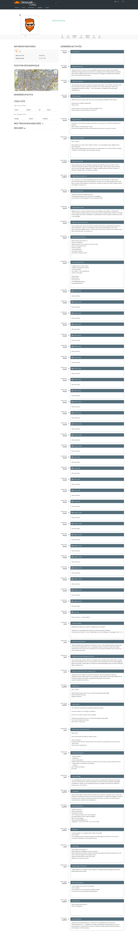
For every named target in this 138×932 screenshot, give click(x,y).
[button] (16, 71)
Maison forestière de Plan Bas (80, 222)
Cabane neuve (75, 686)
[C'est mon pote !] (25, 36)
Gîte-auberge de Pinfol (78, 262)
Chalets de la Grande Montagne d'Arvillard (83, 656)
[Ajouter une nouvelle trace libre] (42, 124)
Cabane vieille (75, 704)
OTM (57, 90)
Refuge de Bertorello (77, 66)
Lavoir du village (76, 776)
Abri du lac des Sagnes (77, 882)
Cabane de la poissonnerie (78, 641)
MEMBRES (40, 7)
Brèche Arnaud (77, 291)
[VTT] (55, 3)
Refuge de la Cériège (77, 161)
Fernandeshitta (76, 900)
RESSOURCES (31, 7)
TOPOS (23, 7)
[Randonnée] (46, 3)
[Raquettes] (49, 3)
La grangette (75, 791)
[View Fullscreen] (16, 77)
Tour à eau (76, 612)
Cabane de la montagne (78, 137)
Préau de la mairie (76, 623)
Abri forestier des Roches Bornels (80, 729)
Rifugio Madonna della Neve (79, 866)
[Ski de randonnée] (52, 3)
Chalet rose (75, 829)
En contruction (76, 51)
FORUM (47, 7)
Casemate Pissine (76, 119)
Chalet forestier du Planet (78, 237)
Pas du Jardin (77, 457)
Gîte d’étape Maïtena (77, 806)
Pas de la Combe (78, 423)
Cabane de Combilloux (77, 81)
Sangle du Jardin (78, 512)
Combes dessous (76, 96)
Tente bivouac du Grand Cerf (79, 176)
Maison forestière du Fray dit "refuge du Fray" (84, 671)
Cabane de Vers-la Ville (78, 207)
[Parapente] (59, 3)
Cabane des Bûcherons (78, 753)
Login (117, 1)
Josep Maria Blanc (76, 919)
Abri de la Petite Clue (77, 191)
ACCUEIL (16, 7)
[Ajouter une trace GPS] (20, 15)
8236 (75, 36)
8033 (88, 36)
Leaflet (52, 90)
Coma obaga (75, 846)
